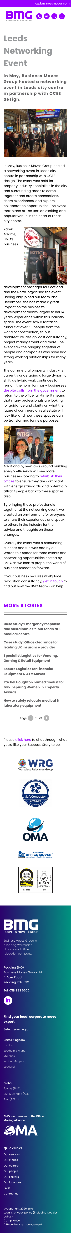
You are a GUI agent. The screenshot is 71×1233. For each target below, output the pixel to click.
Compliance (12, 1220)
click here (23, 739)
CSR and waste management (23, 1224)
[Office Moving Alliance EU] (36, 1130)
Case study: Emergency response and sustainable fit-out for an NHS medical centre (33, 629)
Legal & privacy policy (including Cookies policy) (31, 1214)
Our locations (12, 1182)
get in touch (53, 581)
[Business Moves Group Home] (19, 20)
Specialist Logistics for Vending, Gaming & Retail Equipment (31, 658)
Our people (11, 1171)
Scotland (9, 1066)
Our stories (11, 1160)
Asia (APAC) (11, 1099)
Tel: (16, 990)
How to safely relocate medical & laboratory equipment (31, 703)
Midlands (9, 1056)
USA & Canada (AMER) (18, 1094)
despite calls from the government (32, 390)
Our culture (11, 1165)
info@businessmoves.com (51, 4)
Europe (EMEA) (12, 1088)
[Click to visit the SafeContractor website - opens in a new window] (35, 793)
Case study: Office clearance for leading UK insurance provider (31, 645)
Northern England (14, 1061)
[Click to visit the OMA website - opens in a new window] (35, 829)
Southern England (15, 1050)
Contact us (11, 1193)
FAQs (7, 1188)
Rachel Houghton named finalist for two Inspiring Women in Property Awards (34, 687)
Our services (12, 1154)
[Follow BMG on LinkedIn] (8, 1000)
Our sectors (11, 1177)
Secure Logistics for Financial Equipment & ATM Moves (28, 671)
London (8, 1045)
